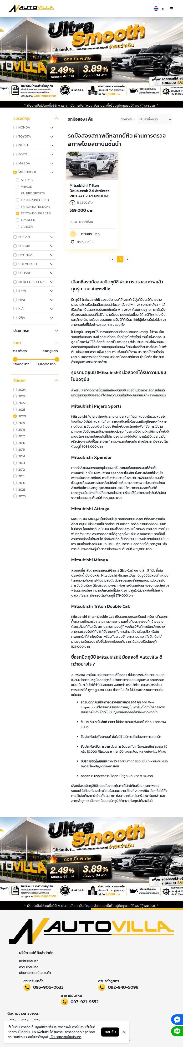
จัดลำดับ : (128, 119)
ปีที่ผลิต (19, 380)
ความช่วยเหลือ (28, 967)
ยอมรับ (110, 1032)
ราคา (17, 343)
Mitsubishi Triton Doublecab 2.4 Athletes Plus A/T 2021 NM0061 (90, 190)
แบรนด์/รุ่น (21, 118)
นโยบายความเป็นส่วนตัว (35, 972)
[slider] (15, 359)
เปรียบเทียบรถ (29, 961)
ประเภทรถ (21, 330)
